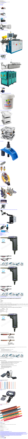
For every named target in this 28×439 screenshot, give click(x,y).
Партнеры (1, 431)
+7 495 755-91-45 (2, 436)
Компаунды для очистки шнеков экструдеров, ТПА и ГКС (18, 433)
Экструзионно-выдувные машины (10, 432)
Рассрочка (5, 431)
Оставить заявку (1, 4)
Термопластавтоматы (5, 432)
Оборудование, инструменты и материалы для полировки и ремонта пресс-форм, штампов (8, 209)
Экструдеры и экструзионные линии (3, 54)
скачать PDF (4, 296)
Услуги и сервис (1, 435)
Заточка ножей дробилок (16, 435)
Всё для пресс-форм (2, 125)
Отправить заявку (1, 430)
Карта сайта (11, 431)
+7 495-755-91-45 (1, 2)
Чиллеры (1, 433)
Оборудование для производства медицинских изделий (5, 70)
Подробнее (1, 422)
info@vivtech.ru (5, 2)
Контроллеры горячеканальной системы (4, 203)
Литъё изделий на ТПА (5, 435)
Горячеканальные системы (2, 434)
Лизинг (6, 431)
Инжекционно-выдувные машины (17, 432)
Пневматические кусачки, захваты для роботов (4, 232)
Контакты (1, 235)
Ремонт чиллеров (19, 435)
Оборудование (1, 432)
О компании (1, 234)
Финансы (1, 233)
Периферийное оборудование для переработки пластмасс (7, 433)
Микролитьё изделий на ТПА (10, 435)
